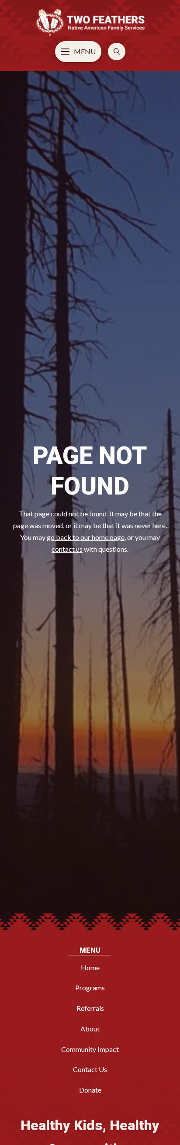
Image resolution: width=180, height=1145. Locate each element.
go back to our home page (86, 537)
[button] (78, 51)
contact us (67, 549)
